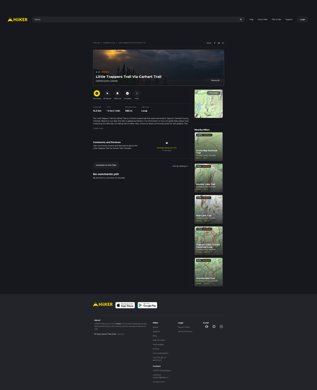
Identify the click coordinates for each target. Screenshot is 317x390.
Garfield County (109, 43)
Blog (155, 336)
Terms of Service (185, 331)
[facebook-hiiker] (206, 326)
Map (251, 19)
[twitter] (218, 43)
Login (302, 19)
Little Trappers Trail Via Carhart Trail (131, 43)
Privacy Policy (184, 327)
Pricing (156, 349)
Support (289, 19)
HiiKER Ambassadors (162, 370)
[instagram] (222, 43)
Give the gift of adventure (159, 358)
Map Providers (159, 340)
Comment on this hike (106, 165)
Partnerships (158, 344)
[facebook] (214, 43)
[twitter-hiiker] (214, 326)
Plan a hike (276, 19)
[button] (98, 128)
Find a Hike (262, 19)
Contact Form (159, 382)
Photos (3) (215, 80)
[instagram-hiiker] (221, 326)
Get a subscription (160, 353)
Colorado (96, 43)
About (155, 327)
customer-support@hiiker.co (160, 376)
